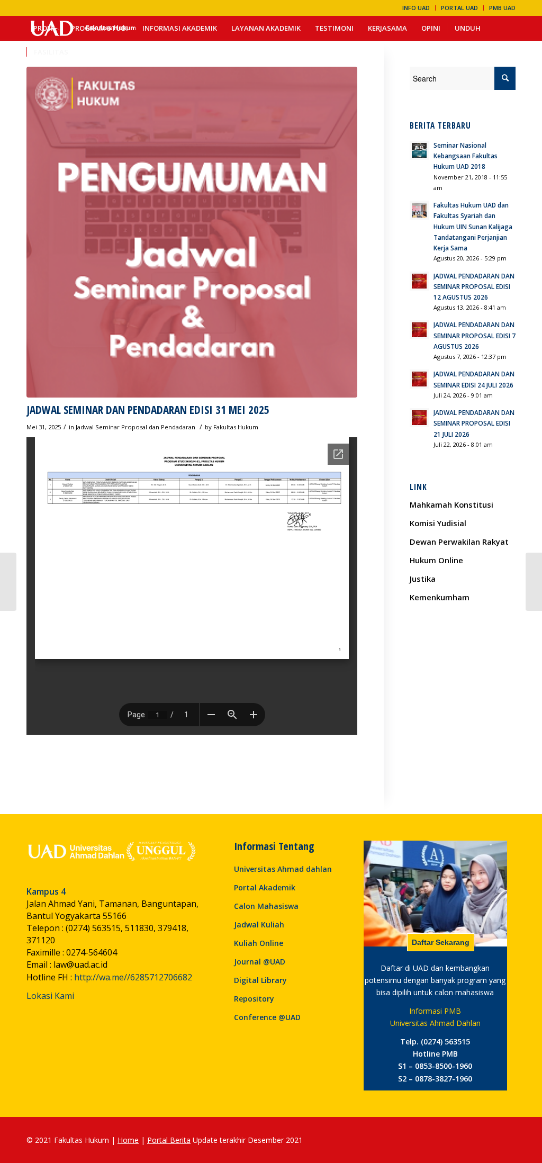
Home (128, 1140)
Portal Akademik (264, 887)
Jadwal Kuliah (259, 924)
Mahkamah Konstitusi (451, 504)
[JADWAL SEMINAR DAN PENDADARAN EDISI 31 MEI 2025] (191, 232)
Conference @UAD (267, 1017)
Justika (423, 578)
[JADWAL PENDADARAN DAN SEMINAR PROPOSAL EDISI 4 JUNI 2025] (534, 582)
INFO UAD (416, 8)
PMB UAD (502, 8)
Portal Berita (169, 1140)
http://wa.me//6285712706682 (133, 977)
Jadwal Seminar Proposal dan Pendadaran (135, 427)
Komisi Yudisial (438, 523)
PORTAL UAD (459, 8)
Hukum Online (436, 560)
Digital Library (260, 980)
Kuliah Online (258, 943)
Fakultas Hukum (235, 427)
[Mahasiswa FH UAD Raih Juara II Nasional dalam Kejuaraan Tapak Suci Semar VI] (8, 582)
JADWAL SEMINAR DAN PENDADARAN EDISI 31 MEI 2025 (147, 409)
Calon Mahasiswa (266, 906)
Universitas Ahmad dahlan (283, 869)
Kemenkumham (439, 597)
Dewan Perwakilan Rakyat (459, 541)
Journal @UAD (259, 962)
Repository (254, 999)
